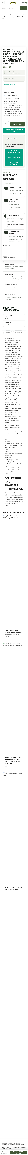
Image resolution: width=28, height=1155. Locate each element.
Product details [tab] (8, 333)
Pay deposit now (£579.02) (12, 98)
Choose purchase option (18, 1152)
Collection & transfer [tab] (18, 333)
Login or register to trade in (14, 130)
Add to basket (18, 124)
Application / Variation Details (14, 151)
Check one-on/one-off (14, 163)
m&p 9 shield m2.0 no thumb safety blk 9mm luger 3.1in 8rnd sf (13, 632)
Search (24, 8)
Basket (26, 2)
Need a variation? (14, 157)
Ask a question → (8, 183)
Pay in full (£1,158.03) (11, 95)
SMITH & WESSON (11, 257)
